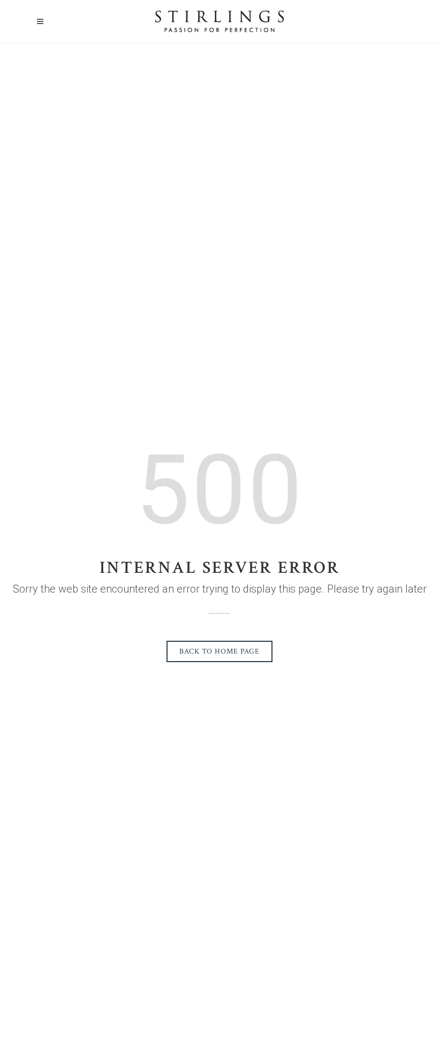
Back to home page (219, 651)
